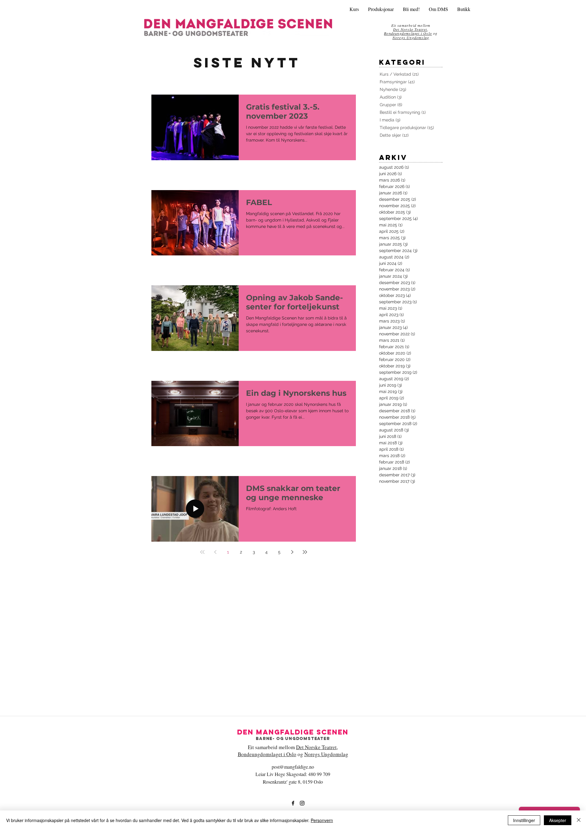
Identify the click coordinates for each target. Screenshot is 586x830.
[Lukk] (578, 820)
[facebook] (293, 803)
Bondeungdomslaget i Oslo (408, 33)
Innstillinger (524, 820)
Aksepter (557, 820)
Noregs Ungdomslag (410, 37)
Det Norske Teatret (316, 747)
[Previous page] (215, 552)
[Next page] (292, 552)
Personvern (322, 820)
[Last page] (304, 552)
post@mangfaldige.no (293, 766)
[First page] (202, 552)
